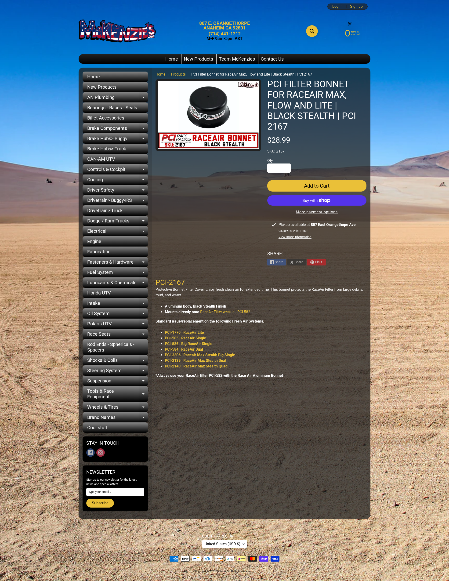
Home (171, 59)
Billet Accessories (105, 118)
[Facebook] (90, 452)
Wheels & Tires (117, 408)
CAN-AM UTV (101, 159)
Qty (270, 160)
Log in (337, 6)
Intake (117, 304)
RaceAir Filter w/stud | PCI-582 (225, 312)
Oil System (117, 315)
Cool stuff (97, 427)
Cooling (117, 181)
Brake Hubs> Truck (106, 149)
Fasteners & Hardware (117, 263)
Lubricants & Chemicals (117, 284)
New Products (198, 59)
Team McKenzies (237, 59)
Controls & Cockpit (117, 170)
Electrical (117, 232)
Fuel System (117, 273)
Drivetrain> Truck (105, 210)
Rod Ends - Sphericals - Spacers (110, 347)
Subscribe (100, 503)
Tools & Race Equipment (117, 394)
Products (178, 74)
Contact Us (272, 59)
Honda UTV (99, 293)
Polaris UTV (117, 325)
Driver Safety (117, 191)
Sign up (356, 6)
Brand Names (117, 418)
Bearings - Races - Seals (112, 107)
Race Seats (117, 335)
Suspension (117, 382)
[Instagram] (100, 452)
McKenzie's (222, 571)
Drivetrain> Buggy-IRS (117, 201)
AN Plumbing (117, 98)
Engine (94, 241)
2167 (170, 282)
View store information (295, 237)
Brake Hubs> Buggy (117, 140)
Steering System (117, 372)
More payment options (317, 212)
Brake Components (117, 129)
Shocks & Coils (117, 361)
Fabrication (99, 251)
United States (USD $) (222, 544)
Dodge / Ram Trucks (117, 222)
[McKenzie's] (117, 31)
